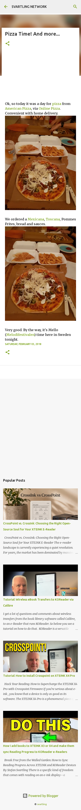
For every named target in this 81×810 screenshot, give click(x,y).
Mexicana (36, 219)
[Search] (75, 7)
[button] (7, 44)
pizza (56, 104)
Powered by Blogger (43, 796)
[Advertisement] (40, 76)
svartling (42, 804)
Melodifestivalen (20, 335)
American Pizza (18, 108)
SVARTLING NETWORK (29, 6)
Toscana (53, 219)
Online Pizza (49, 108)
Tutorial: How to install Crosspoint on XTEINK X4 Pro (39, 675)
